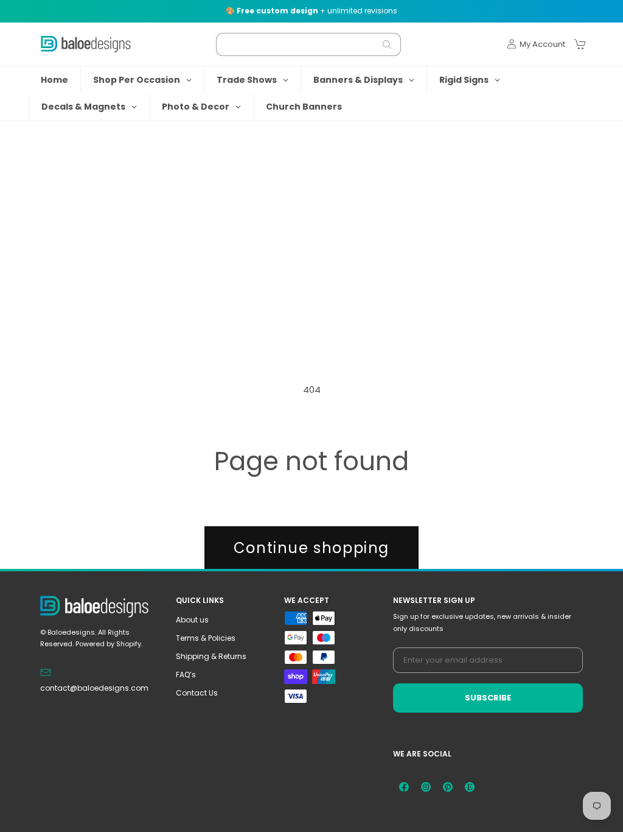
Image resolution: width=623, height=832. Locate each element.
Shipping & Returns (211, 656)
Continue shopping (311, 548)
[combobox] (308, 44)
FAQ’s (186, 674)
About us (192, 620)
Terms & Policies (205, 638)
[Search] (387, 44)
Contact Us (197, 693)
